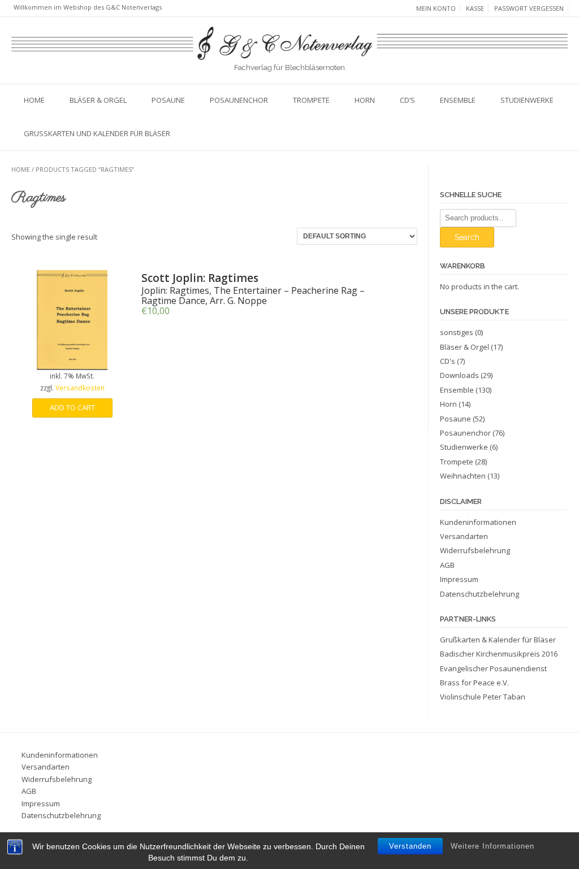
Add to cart (72, 407)
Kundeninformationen (478, 522)
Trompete (311, 100)
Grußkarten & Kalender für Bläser (498, 640)
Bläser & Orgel (98, 100)
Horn (365, 100)
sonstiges (456, 332)
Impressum (459, 579)
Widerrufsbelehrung (475, 550)
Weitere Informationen (492, 846)
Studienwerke (527, 100)
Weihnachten (463, 476)
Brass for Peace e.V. (474, 682)
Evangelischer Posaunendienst (493, 668)
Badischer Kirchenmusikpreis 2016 (499, 654)
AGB (447, 565)
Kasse (475, 8)
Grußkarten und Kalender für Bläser (97, 133)
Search (467, 237)
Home (34, 100)
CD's (447, 361)
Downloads (459, 375)
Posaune (168, 100)
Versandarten (464, 536)
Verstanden (410, 846)
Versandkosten (80, 387)
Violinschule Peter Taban (482, 697)
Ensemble (458, 100)
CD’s (407, 100)
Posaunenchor (239, 100)
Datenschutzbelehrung (479, 594)
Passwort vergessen (529, 8)
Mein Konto (436, 8)
